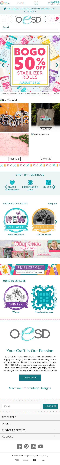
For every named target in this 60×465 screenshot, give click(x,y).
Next (57, 65)
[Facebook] (19, 446)
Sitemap (31, 456)
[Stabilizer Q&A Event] (30, 269)
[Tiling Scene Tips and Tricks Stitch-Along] (30, 249)
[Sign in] (51, 19)
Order (6, 423)
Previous (3, 65)
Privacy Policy (42, 456)
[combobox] (30, 27)
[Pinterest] (26, 446)
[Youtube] (40, 446)
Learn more (30, 377)
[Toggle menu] (4, 20)
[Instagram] (33, 446)
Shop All (52, 203)
